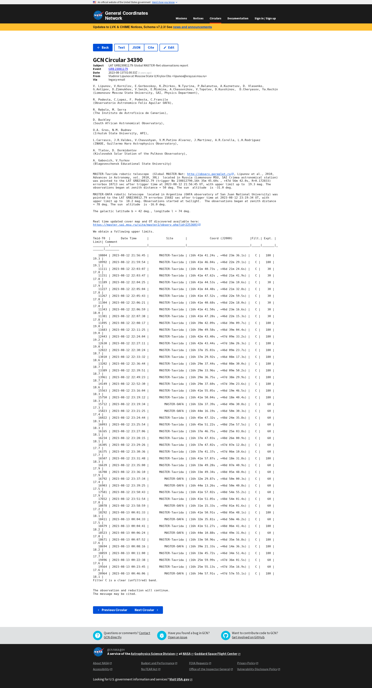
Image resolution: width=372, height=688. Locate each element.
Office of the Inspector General (209, 669)
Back (105, 47)
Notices (198, 18)
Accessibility (101, 669)
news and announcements (192, 27)
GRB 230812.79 (118, 69)
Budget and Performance (157, 663)
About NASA (101, 663)
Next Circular (144, 610)
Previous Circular (114, 610)
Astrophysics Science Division (153, 654)
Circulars (215, 18)
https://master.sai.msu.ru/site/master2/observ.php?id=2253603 (145, 224)
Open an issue (177, 637)
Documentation (237, 18)
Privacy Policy (246, 663)
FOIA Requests (198, 663)
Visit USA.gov (179, 679)
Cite (151, 47)
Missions (181, 18)
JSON (136, 47)
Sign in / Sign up (265, 18)
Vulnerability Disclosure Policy (257, 669)
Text (121, 47)
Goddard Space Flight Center (215, 654)
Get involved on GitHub (248, 637)
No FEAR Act (149, 669)
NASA (187, 654)
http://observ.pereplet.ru (209, 174)
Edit (171, 47)
